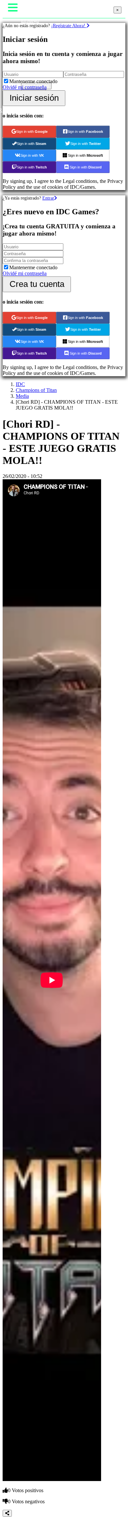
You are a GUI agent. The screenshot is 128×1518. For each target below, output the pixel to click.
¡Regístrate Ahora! (69, 25)
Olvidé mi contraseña (25, 87)
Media (22, 396)
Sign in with (32, 131)
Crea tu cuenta (37, 284)
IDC (20, 384)
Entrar (48, 198)
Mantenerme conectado (33, 81)
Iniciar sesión (34, 97)
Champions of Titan (36, 390)
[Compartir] (7, 1513)
